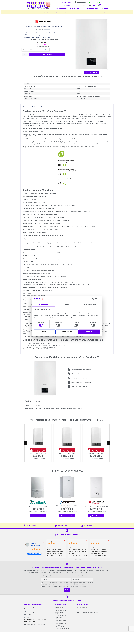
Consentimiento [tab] (43, 304)
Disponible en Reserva (60, 620)
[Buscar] (83, 5)
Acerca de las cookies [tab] (90, 304)
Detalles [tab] (67, 304)
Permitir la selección (67, 331)
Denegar (44, 331)
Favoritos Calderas (82, 607)
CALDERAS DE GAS (62, 9)
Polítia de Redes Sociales (61, 627)
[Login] (69, 5)
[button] (108, 443)
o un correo (50, 570)
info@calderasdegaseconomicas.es (36, 624)
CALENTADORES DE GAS (77, 9)
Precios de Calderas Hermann (31, 125)
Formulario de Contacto (33, 608)
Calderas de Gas (59, 607)
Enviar (67, 590)
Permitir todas (89, 331)
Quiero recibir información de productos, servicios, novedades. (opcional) (64, 586)
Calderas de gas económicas (35, 546)
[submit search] (90, 5)
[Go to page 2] (76, 559)
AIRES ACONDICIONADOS (93, 9)
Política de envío (59, 617)
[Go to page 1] (75, 559)
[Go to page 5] (80, 559)
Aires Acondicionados (60, 610)
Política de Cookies (59, 622)
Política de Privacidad (60, 623)
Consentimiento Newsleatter (62, 628)
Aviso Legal (57, 625)
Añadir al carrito (47, 54)
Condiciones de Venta (60, 615)
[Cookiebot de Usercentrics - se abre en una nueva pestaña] (93, 299)
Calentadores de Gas (60, 609)
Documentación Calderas (83, 609)
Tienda (56, 613)
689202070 (81, 2)
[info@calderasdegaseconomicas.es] (25, 624)
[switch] (58, 325)
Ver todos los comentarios (34, 553)
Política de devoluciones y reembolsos (64, 618)
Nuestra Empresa (59, 612)
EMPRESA (106, 9)
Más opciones (39, 49)
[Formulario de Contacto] (25, 608)
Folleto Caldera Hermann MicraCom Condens (87, 116)
